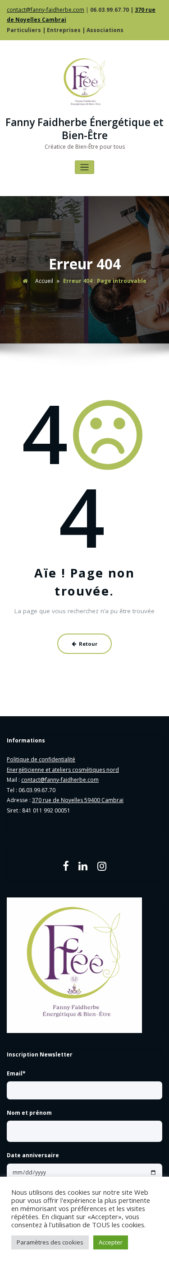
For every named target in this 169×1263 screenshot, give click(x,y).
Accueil (44, 281)
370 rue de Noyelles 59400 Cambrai (77, 800)
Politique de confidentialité (41, 759)
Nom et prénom (29, 1113)
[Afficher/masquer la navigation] (84, 167)
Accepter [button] (111, 1242)
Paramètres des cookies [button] (50, 1242)
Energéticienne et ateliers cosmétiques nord (63, 770)
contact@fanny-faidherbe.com (45, 10)
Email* (16, 1073)
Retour (88, 643)
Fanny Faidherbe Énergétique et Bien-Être (84, 128)
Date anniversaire (33, 1155)
